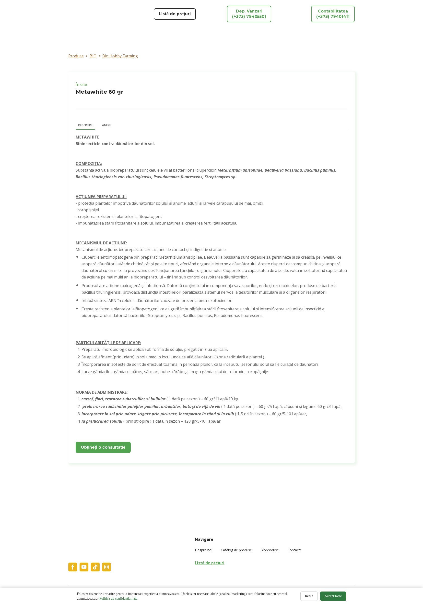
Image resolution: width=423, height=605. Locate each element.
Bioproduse (269, 550)
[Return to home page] (99, 14)
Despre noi (203, 550)
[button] (175, 14)
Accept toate (333, 596)
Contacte (294, 550)
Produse (76, 56)
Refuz (309, 596)
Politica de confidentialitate (118, 598)
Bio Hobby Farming (120, 56)
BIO (93, 56)
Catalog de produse (236, 550)
